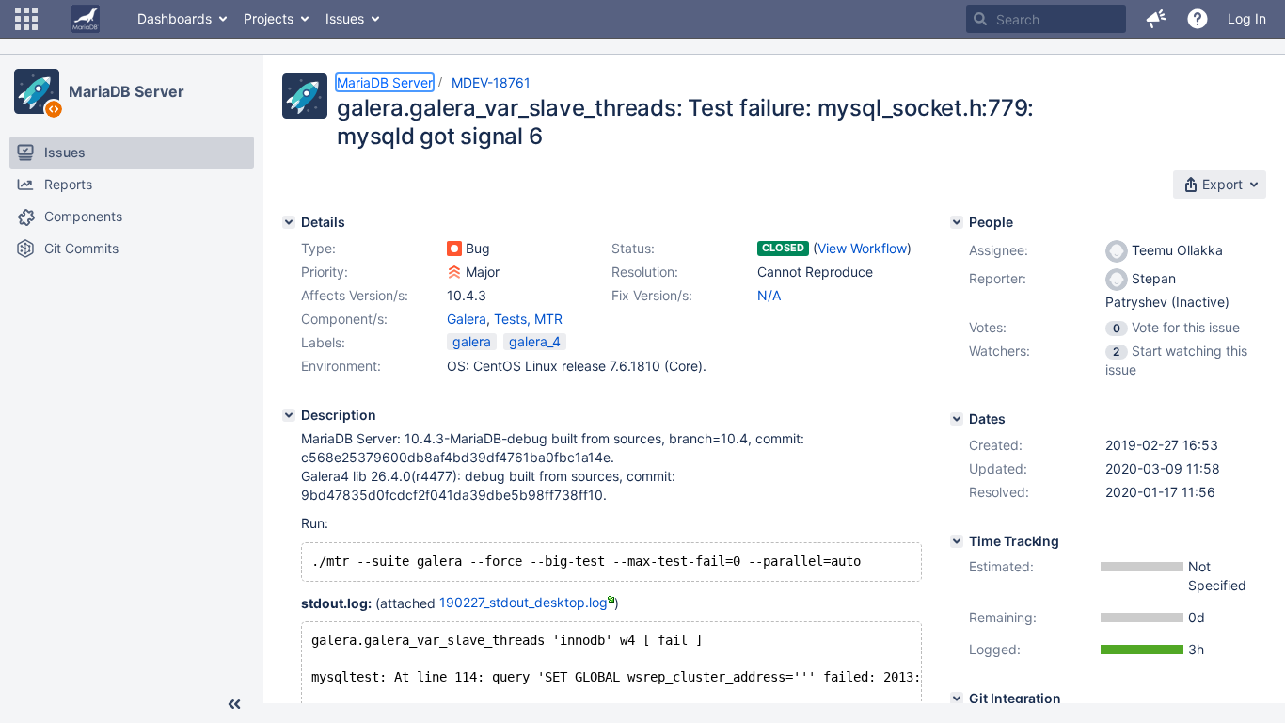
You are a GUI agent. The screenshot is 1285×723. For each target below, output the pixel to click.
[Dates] (956, 419)
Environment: (341, 366)
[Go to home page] (85, 19)
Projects (268, 18)
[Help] (1197, 19)
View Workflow (862, 248)
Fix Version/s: (651, 295)
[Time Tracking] (956, 541)
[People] (956, 222)
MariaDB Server (126, 91)
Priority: (324, 272)
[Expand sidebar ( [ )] (234, 704)
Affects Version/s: (354, 295)
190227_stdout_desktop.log (523, 602)
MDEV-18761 (491, 82)
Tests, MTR (528, 319)
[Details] (288, 222)
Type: (318, 248)
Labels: (323, 342)
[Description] (288, 415)
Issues (344, 18)
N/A (769, 295)
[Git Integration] (956, 698)
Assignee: (998, 250)
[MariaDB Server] (36, 91)
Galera (466, 319)
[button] (26, 19)
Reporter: (997, 278)
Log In (1247, 18)
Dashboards (174, 18)
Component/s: (344, 319)
